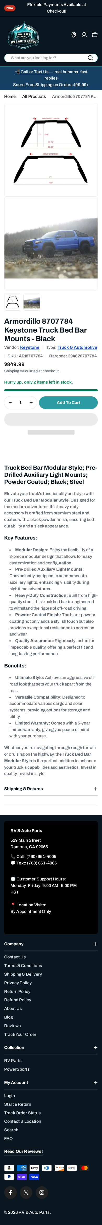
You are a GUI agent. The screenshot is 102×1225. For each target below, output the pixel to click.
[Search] (90, 58)
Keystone (29, 347)
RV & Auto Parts (34, 1212)
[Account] (84, 35)
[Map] (74, 35)
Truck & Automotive (77, 347)
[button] (51, 419)
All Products (34, 96)
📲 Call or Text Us (32, 72)
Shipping (11, 371)
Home (10, 96)
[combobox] (51, 58)
